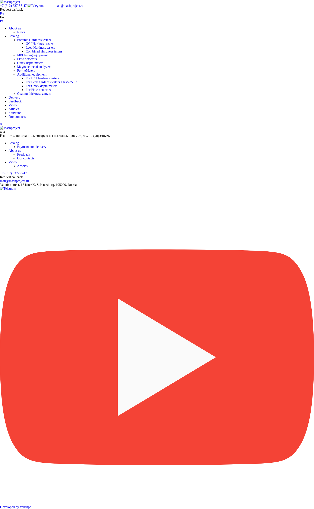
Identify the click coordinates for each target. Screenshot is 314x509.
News (21, 32)
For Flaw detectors (38, 90)
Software (15, 113)
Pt (1, 21)
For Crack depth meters (41, 86)
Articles (14, 109)
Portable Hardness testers (34, 40)
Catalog (14, 36)
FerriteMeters (26, 70)
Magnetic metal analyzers (34, 67)
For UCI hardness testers (42, 78)
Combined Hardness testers (44, 51)
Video (13, 105)
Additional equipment (31, 74)
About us (15, 28)
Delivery (14, 97)
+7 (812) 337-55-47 (13, 5)
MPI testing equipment (32, 55)
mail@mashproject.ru (69, 5)
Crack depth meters (30, 63)
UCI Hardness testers (40, 43)
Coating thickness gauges (34, 93)
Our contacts (17, 116)
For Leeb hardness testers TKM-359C (51, 82)
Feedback (15, 101)
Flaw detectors (27, 59)
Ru (2, 13)
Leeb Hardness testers (40, 47)
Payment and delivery (31, 147)
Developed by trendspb (15, 507)
